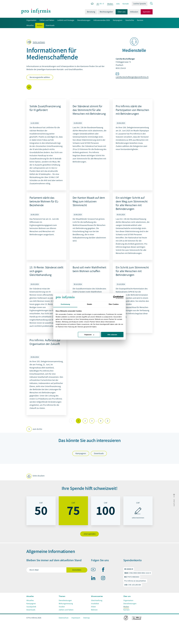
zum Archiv (37, 429)
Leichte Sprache (139, 3)
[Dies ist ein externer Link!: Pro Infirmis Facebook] (104, 570)
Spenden (147, 11)
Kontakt (126, 4)
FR (101, 4)
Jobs (118, 4)
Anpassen (88, 334)
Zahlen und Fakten (46, 20)
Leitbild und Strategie (65, 20)
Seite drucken (38, 475)
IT (103, 4)
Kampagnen (117, 20)
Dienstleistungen (83, 20)
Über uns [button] (120, 11)
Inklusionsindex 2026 (101, 20)
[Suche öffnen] (150, 3)
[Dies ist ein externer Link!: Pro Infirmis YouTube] (94, 570)
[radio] (41, 510)
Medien (110, 4)
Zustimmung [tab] (65, 304)
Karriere (140, 20)
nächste (107, 420)
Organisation (31, 20)
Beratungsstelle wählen (40, 77)
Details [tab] (89, 304)
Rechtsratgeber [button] (106, 11)
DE (98, 4)
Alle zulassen (112, 334)
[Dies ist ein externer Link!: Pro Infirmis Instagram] (104, 578)
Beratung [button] (91, 11)
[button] (36, 42)
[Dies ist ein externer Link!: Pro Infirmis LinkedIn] (94, 578)
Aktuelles (30, 25)
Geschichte (129, 20)
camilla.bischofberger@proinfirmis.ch (132, 77)
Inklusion (134, 11)
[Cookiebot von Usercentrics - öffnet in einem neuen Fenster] (114, 297)
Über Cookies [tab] (114, 304)
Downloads (50, 25)
